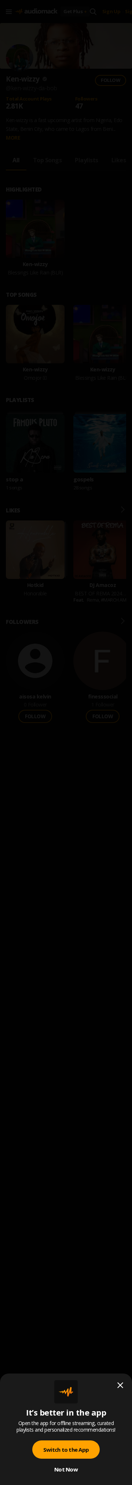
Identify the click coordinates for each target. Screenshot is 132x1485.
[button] (66, 742)
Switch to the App (66, 1449)
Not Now (66, 1469)
